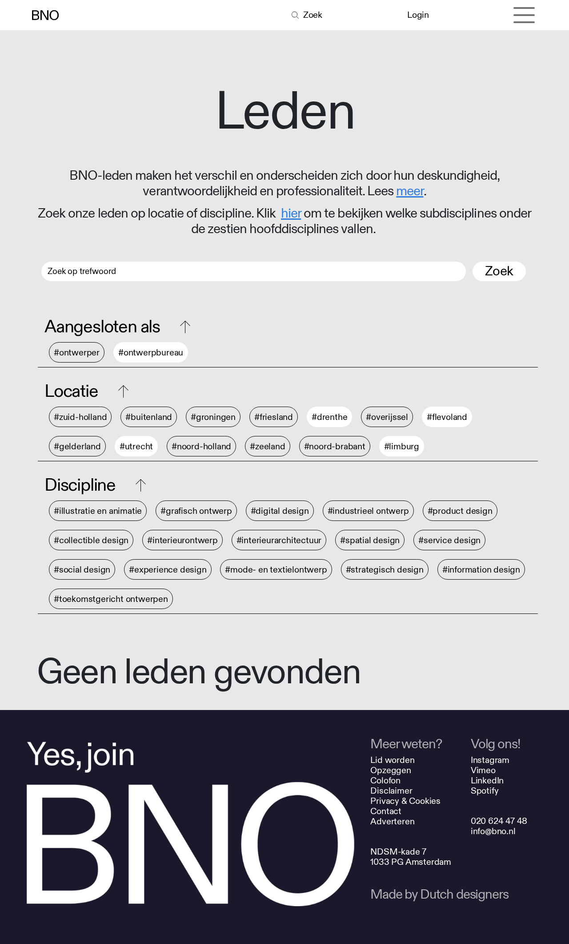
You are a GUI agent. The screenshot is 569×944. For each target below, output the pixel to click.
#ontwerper (77, 352)
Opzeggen (390, 770)
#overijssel (387, 417)
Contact (385, 811)
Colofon (385, 780)
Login (418, 14)
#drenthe (329, 417)
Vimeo (483, 770)
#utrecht (136, 446)
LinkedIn (487, 780)
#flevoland (447, 417)
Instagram (490, 760)
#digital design (280, 510)
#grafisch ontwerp (196, 510)
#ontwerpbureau (150, 352)
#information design (481, 569)
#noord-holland (201, 446)
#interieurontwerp (182, 540)
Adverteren (392, 821)
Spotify (485, 790)
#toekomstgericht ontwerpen (111, 599)
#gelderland (77, 446)
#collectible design (91, 540)
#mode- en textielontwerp (276, 569)
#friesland (273, 417)
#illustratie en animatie (98, 510)
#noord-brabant (334, 446)
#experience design (167, 569)
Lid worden (392, 760)
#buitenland (148, 417)
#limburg (401, 446)
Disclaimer (391, 790)
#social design (82, 569)
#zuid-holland (80, 417)
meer (409, 191)
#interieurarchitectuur (279, 540)
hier (291, 213)
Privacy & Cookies (405, 801)
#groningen (213, 417)
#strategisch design (385, 569)
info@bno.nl (493, 831)
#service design (449, 540)
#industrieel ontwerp (368, 510)
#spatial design (370, 540)
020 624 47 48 (499, 821)
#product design (460, 510)
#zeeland (267, 446)
